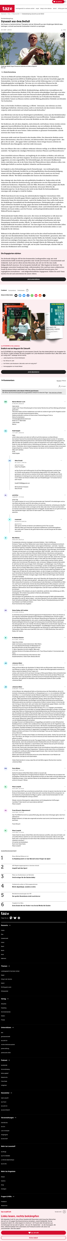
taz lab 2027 (4, 1138)
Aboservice (4, 1205)
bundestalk (4, 1065)
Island (2, 983)
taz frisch (3, 1102)
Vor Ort (3, 1126)
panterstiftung (5, 1048)
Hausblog (3, 1008)
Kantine (3, 1181)
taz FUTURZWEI (5, 1156)
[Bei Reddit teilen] (40, 295)
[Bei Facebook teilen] (28, 295)
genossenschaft (5, 1036)
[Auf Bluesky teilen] (24, 295)
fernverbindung (5, 1069)
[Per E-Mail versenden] (16, 295)
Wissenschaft (15, 13)
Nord (2, 954)
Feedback (4, 1201)
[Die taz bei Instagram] (19, 919)
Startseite (3, 13)
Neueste (59, 380)
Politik (2, 930)
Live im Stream (5, 1130)
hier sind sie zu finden (55, 392)
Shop (2, 1185)
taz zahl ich (4, 1040)
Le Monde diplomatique (7, 1160)
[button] (65, 1)
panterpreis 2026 (6, 1052)
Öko (9, 13)
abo (2, 1032)
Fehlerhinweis (21, 290)
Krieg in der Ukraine (6, 979)
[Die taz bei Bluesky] (15, 919)
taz (5, 913)
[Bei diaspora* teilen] (36, 295)
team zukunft (4, 1098)
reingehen (4, 1085)
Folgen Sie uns (4, 918)
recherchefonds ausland (8, 1044)
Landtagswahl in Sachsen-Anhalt (10, 971)
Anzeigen (3, 1189)
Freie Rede (4, 1081)
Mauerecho (4, 1077)
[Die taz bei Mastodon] (11, 919)
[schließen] (64, 1211)
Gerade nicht (58, 1212)
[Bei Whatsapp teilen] (32, 295)
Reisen (3, 1177)
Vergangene (4, 1134)
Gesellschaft (4, 938)
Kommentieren (12, 290)
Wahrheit (3, 958)
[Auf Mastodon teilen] (20, 295)
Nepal (2, 975)
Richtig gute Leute (6, 987)
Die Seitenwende (5, 1012)
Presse (3, 1020)
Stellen (3, 1016)
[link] (25, 8)
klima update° (5, 1073)
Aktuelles (3, 1004)
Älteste (64, 380)
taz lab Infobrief (5, 1110)
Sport (2, 946)
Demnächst (4, 1122)
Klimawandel (4, 991)
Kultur (2, 942)
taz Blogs (3, 1152)
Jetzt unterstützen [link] (33, 279)
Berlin (2, 950)
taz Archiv (4, 1164)
